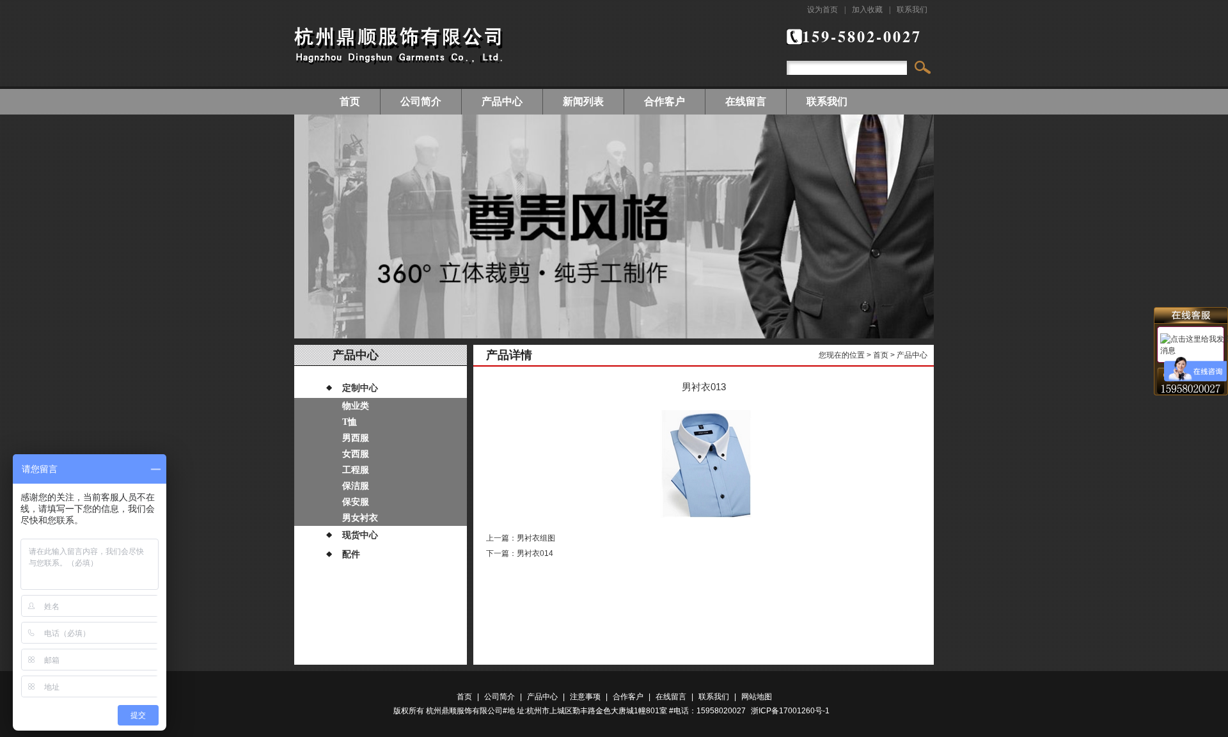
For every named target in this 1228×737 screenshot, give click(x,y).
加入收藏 (867, 9)
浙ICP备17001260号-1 (790, 710)
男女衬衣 (360, 518)
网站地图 (756, 696)
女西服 (355, 454)
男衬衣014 (535, 553)
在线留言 (745, 101)
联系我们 (912, 9)
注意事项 (585, 696)
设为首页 (822, 9)
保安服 (355, 502)
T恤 (349, 422)
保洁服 (355, 486)
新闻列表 (583, 101)
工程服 (355, 470)
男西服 (355, 438)
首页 (350, 101)
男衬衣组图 (536, 538)
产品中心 (502, 101)
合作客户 (664, 101)
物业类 (355, 406)
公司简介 (420, 101)
